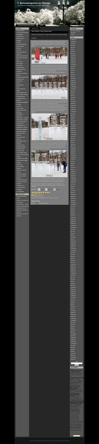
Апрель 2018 (73, 144)
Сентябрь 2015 (73, 204)
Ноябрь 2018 (73, 130)
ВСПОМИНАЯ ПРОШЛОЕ (21, 44)
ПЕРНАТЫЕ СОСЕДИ (21, 133)
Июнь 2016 (73, 186)
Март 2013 (73, 262)
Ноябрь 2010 (73, 316)
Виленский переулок (74, 383)
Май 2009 (72, 351)
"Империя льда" (73, 373)
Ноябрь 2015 (73, 200)
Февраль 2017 (73, 171)
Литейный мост (78, 396)
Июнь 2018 (73, 140)
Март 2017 (73, 169)
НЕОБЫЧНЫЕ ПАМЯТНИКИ (22, 102)
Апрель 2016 (73, 190)
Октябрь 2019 (73, 109)
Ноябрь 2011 (73, 293)
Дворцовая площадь (75, 385)
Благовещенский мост (74, 380)
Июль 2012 (73, 277)
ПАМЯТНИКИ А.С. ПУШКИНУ (22, 117)
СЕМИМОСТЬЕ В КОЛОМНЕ (22, 158)
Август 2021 (73, 66)
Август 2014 (73, 229)
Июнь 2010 (73, 326)
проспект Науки (73, 425)
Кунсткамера (77, 392)
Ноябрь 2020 (73, 84)
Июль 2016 (73, 184)
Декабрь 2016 (73, 175)
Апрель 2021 (73, 74)
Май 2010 (72, 328)
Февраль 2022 (73, 55)
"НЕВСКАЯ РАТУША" (21, 30)
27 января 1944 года (20, 36)
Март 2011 (73, 308)
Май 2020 (72, 95)
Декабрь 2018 (73, 128)
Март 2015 (73, 215)
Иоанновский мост (79, 389)
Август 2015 (73, 206)
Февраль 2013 (73, 264)
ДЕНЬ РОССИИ (19, 65)
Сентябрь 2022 (73, 41)
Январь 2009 (73, 359)
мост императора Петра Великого (76, 422)
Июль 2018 (73, 138)
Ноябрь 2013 (73, 246)
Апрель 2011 (73, 306)
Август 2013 (73, 252)
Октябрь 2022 (73, 39)
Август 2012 (73, 275)
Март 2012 (73, 285)
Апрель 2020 (73, 97)
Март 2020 (73, 99)
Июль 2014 (73, 231)
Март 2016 (73, 192)
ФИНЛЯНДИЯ (19, 189)
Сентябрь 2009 (73, 343)
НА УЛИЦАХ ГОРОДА (21, 96)
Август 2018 (73, 136)
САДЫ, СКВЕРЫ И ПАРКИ (22, 152)
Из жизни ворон (74, 388)
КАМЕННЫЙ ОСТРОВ (21, 69)
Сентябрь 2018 (73, 134)
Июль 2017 (73, 161)
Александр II (72, 374)
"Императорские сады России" (76, 371)
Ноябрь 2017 (73, 153)
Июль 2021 (73, 68)
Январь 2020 (73, 103)
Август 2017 (73, 159)
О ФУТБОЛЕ (19, 106)
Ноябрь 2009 (73, 339)
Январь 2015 (73, 219)
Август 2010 (73, 322)
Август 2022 (73, 43)
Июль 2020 (73, 91)
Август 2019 (73, 113)
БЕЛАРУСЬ (19, 42)
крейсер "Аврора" (79, 421)
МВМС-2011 (72, 397)
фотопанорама (76, 430)
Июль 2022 (73, 45)
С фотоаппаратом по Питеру (34, 3)
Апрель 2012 (73, 283)
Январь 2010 (73, 335)
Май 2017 (72, 165)
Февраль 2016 (73, 194)
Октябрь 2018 (73, 132)
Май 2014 (72, 235)
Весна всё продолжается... (76, 381)
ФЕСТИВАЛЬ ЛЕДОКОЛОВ (22, 179)
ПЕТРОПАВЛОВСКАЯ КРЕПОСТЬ (81, 403)
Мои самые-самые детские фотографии (26, 25)
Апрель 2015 (73, 213)
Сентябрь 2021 (73, 64)
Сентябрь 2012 (73, 273)
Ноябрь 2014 (73, 223)
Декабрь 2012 (73, 268)
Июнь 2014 (73, 233)
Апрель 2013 (73, 260)
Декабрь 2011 (73, 291)
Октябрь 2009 (73, 341)
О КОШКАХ (19, 104)
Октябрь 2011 (73, 295)
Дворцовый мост (75, 386)
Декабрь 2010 (73, 314)
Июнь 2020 (73, 93)
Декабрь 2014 (73, 221)
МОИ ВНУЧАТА (20, 81)
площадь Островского (75, 424)
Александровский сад (77, 378)
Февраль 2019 (73, 124)
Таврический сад (76, 408)
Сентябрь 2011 (73, 297)
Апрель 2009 (73, 353)
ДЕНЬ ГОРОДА (19, 61)
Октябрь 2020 (73, 86)
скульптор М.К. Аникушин (76, 426)
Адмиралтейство (79, 373)
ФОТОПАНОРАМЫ (20, 191)
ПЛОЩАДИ (19, 143)
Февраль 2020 (73, 101)
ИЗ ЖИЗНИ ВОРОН (20, 67)
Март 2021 (73, 76)
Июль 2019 (73, 115)
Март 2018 (73, 146)
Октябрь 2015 (73, 202)
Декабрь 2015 (73, 198)
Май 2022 (72, 49)
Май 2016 (72, 188)
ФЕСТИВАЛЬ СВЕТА (21, 185)
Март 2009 (73, 355)
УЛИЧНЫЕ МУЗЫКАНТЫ (75, 411)
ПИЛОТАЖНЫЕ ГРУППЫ (21, 141)
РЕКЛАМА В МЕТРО (20, 148)
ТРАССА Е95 (19, 172)
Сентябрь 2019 (73, 111)
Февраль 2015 (73, 217)
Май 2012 (72, 281)
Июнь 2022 (73, 47)
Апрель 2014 (73, 237)
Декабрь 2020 (73, 82)
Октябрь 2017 (73, 155)
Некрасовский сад (77, 400)
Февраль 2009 (73, 357)
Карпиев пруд (72, 391)
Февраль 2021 (73, 78)
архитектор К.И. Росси (74, 415)
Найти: (76, 361)
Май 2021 (72, 72)
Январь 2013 (73, 266)
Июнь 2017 (73, 163)
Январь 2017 (73, 173)
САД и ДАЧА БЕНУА (20, 150)
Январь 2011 (73, 312)
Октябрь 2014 (73, 225)
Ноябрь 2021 (73, 60)
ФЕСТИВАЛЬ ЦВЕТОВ (21, 187)
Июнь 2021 (73, 70)
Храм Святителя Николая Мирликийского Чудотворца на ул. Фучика (22, 210)
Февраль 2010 (73, 333)
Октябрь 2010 (73, 318)
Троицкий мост (75, 410)
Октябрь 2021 (73, 62)
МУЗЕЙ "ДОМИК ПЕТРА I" (22, 92)
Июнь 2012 (73, 279)
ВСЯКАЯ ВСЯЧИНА (20, 46)
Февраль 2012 (73, 287)
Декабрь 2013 (73, 244)
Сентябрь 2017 (73, 157)
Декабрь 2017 (73, 151)
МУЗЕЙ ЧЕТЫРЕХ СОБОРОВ (22, 94)
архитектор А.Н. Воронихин (75, 412)
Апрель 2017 (73, 167)
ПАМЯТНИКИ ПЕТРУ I (21, 125)
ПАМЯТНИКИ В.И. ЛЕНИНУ (22, 119)
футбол (80, 430)
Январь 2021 (73, 80)
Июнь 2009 (73, 349)
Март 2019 (73, 122)
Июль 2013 (73, 254)
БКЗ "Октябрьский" (76, 379)
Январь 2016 (73, 196)
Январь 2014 (73, 242)
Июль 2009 (73, 347)
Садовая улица (72, 405)
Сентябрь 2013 (73, 250)
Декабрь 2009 (73, 337)
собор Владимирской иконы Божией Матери (76, 429)
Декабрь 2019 (73, 105)
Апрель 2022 (73, 51)
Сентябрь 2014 (73, 227)
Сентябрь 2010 (73, 320)
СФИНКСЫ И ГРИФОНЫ (21, 170)
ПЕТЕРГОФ (19, 135)
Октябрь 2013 (73, 248)
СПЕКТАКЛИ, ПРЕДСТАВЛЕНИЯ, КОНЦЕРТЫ (20, 166)
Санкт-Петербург (75, 406)
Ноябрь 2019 (73, 107)
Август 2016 (73, 182)
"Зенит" (72, 369)
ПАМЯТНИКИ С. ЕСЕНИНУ (22, 127)
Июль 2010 (73, 324)
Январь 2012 (73, 289)
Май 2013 (72, 258)
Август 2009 (73, 345)
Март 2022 (73, 53)
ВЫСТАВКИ (19, 48)
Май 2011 (72, 304)
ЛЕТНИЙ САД (19, 71)
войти (37, 203)
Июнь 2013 (73, 256)
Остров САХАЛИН (20, 108)
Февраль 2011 (73, 310)
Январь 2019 (73, 126)
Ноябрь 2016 (73, 177)
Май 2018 (72, 142)
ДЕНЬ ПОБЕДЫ (20, 63)
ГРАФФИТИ (19, 50)
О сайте (41, 25)
